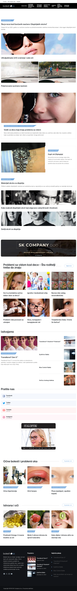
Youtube (8, 409)
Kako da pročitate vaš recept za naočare (63, 575)
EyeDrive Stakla (44, 354)
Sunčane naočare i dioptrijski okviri (31, 6)
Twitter (8, 402)
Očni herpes (32, 491)
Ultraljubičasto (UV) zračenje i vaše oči (17, 58)
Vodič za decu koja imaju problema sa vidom (22, 130)
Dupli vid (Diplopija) (55, 154)
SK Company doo (11, 1)
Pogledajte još (69, 265)
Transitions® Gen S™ (9, 357)
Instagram (9, 416)
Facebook (9, 395)
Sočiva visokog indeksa (46, 380)
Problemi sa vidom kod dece (39, 5)
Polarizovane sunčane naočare (14, 86)
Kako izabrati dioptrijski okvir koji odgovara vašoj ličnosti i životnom (29, 208)
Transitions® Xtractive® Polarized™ (50, 341)
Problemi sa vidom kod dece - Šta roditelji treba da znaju (19, 126)
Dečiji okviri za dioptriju (10, 229)
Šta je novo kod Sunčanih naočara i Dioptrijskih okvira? (24, 24)
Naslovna (24, 5)
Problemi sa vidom (66, 6)
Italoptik (18, 1)
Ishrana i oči (54, 6)
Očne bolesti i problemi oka (59, 6)
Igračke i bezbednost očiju (37, 293)
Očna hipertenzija (10, 491)
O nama (4, 1)
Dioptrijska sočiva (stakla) (47, 5)
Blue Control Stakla (45, 367)
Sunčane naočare (6, 20)
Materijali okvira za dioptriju (12, 183)
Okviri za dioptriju (6, 179)
